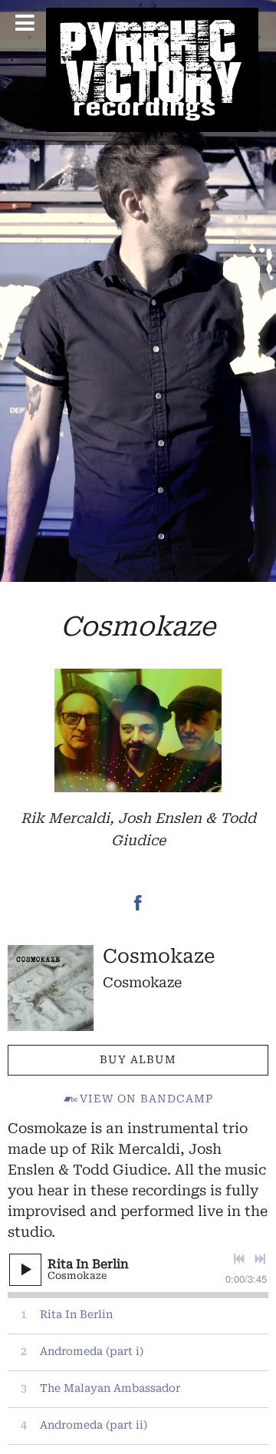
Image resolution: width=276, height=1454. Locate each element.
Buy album (138, 1059)
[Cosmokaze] (51, 988)
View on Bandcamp (146, 1098)
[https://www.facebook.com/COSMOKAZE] (138, 905)
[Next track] (260, 1259)
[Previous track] (239, 1259)
